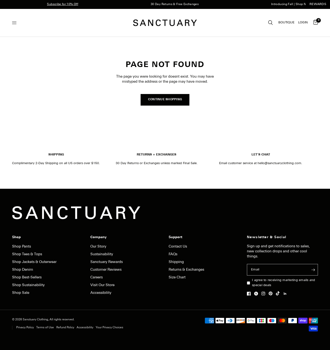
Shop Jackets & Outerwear (34, 262)
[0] (315, 23)
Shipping (176, 262)
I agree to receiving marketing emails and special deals (283, 283)
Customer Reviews (106, 270)
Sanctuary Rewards (106, 262)
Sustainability (101, 254)
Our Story (98, 247)
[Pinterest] (272, 293)
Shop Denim (22, 270)
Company (98, 237)
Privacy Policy (25, 327)
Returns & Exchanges (186, 270)
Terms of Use (45, 327)
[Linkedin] (286, 293)
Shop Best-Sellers (27, 277)
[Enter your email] (313, 270)
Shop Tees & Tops (27, 254)
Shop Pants (21, 247)
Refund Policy (65, 327)
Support (175, 237)
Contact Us (178, 247)
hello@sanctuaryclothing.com (279, 163)
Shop (16, 237)
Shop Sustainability (28, 285)
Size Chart (177, 277)
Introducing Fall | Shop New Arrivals (294, 4)
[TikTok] (279, 293)
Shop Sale (20, 293)
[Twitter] (257, 293)
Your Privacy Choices (109, 327)
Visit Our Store (102, 285)
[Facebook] (250, 293)
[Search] (270, 23)
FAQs (173, 254)
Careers (96, 277)
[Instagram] (264, 293)
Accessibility (100, 293)
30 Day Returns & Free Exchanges (172, 4)
